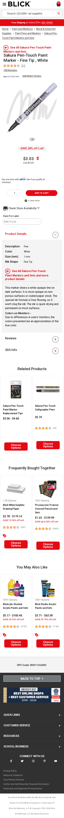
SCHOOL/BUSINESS (16, 746)
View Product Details (31, 76)
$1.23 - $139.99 (44, 517)
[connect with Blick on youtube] (55, 763)
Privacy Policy (10, 771)
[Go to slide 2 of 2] (33, 139)
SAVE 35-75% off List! (45, 619)
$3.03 (28, 158)
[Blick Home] (19, 4)
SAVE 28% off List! (32, 148)
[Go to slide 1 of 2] (31, 139)
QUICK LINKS (12, 714)
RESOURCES (11, 736)
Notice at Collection (13, 775)
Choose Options (16, 446)
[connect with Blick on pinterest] (44, 763)
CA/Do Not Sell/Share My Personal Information (26, 784)
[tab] (32, 234)
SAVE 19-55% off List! (13, 520)
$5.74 (38, 417)
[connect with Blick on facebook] (11, 763)
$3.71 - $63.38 (44, 615)
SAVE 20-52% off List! (13, 619)
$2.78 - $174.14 (12, 516)
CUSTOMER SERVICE (17, 725)
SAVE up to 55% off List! (46, 521)
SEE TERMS (47, 22)
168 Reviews (10, 70)
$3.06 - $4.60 (11, 418)
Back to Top (30, 678)
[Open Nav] (4, 4)
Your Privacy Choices (13, 779)
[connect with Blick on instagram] (33, 763)
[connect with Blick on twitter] (22, 763)
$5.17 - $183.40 (12, 615)
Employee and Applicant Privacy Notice (22, 788)
